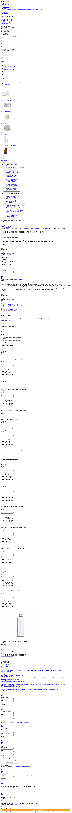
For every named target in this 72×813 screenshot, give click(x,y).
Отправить (3, 721)
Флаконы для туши (10, 196)
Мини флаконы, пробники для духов (15, 210)
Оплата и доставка (27, 9)
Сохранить (3, 798)
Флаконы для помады (11, 197)
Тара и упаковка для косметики (13, 193)
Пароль (2, 736)
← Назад (3, 228)
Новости (16, 670)
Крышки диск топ (10, 181)
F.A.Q (40, 9)
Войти (2, 62)
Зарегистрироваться (5, 765)
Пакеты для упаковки (11, 169)
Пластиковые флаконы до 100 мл (14, 209)
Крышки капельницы (11, 184)
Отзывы (5, 11)
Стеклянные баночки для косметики (15, 167)
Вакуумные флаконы (11, 214)
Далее (2, 790)
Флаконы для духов (10, 206)
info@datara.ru (5, 4)
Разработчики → (32, 691)
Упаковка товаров (29, 670)
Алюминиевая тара (10, 188)
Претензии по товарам (17, 9)
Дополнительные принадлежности (14, 200)
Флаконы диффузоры (11, 216)
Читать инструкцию (5, 320)
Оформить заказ (14, 804)
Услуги (5, 12)
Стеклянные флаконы (11, 215)
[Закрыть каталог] (1, 89)
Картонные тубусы (10, 202)
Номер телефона (4, 703)
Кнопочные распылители (12, 185)
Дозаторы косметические (12, 179)
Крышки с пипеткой (11, 180)
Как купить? (36, 9)
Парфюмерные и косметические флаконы (15, 205)
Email (2, 717)
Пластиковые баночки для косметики (15, 165)
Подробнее (3, 331)
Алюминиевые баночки (12, 190)
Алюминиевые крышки (12, 177)
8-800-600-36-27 (4, 23)
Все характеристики (7, 254)
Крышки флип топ (10, 182)
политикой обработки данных (23, 705)
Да (1, 28)
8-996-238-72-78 (6, 3)
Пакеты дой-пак (10, 171)
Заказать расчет (4, 704)
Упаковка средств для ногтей (13, 194)
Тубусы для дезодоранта (12, 201)
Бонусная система (7, 9)
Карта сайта (19, 691)
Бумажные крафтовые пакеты (13, 172)
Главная (8, 228)
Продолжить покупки (5, 804)
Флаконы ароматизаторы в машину (14, 211)
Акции (12, 670)
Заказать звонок (5, 1)
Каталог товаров (14, 228)
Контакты (5, 13)
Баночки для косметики (11, 164)
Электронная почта (5, 733)
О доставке (3, 342)
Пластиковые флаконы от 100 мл (14, 207)
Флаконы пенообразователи (13, 212)
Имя (2, 700)
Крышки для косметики (11, 175)
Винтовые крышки (10, 176)
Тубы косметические (11, 198)
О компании (6, 7)
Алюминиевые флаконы (12, 189)
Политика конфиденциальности (8, 691)
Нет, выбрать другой (8, 28)
